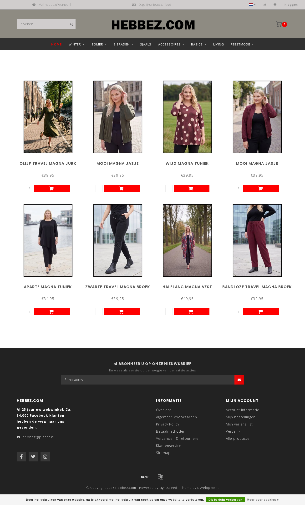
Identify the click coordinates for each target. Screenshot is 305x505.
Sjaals (145, 44)
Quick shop (50, 162)
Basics (197, 44)
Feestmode (240, 44)
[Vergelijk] (264, 5)
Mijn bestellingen (240, 417)
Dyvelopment (208, 488)
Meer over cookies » (263, 499)
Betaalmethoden (170, 431)
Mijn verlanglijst (239, 424)
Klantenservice (168, 445)
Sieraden (122, 44)
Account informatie (242, 410)
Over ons (164, 410)
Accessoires (169, 44)
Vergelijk (233, 431)
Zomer (97, 44)
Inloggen (291, 5)
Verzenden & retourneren (178, 438)
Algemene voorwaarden (176, 417)
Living (218, 44)
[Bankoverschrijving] (145, 476)
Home (56, 44)
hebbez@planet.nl (38, 437)
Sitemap (163, 452)
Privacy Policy (167, 424)
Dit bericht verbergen (225, 499)
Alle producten (239, 438)
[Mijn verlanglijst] (275, 5)
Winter (75, 44)
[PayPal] (160, 476)
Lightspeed (168, 488)
